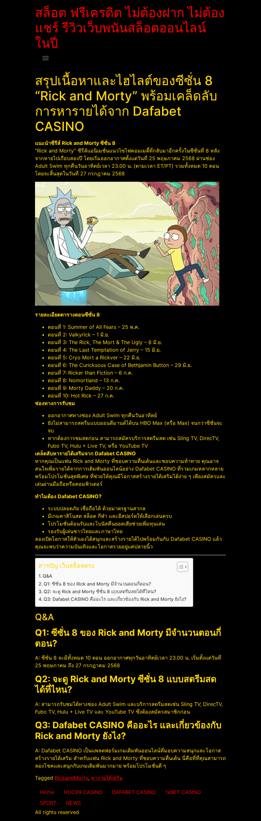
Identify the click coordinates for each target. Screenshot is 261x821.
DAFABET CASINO (134, 792)
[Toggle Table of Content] (179, 566)
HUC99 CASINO (83, 792)
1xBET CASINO (183, 792)
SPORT (48, 803)
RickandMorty (71, 778)
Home (47, 792)
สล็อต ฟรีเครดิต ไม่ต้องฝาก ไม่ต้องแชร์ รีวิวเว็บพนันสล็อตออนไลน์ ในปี (130, 28)
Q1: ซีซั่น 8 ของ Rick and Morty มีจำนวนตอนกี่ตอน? (97, 584)
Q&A (47, 576)
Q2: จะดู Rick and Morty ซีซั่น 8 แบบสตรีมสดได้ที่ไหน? (100, 591)
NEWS (73, 803)
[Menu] (45, 58)
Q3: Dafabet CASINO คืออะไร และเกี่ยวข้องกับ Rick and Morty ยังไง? (115, 599)
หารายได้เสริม (107, 778)
